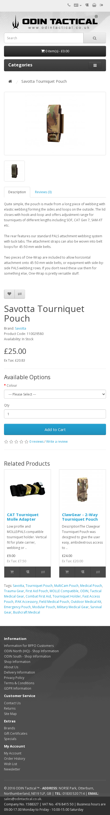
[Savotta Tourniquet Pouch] (55, 123)
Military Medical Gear (73, 607)
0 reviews (36, 441)
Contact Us (12, 703)
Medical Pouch (91, 585)
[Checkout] (101, 5)
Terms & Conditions (19, 683)
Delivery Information (19, 672)
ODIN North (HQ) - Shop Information (31, 651)
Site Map (10, 713)
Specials (10, 739)
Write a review (57, 441)
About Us (11, 667)
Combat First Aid (38, 596)
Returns (9, 708)
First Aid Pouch (37, 591)
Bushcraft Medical (26, 612)
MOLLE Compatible (64, 591)
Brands (9, 728)
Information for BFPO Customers (29, 645)
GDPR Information (17, 688)
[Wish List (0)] (87, 5)
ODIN (84, 591)
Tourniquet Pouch (39, 585)
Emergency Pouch (17, 607)
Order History (14, 758)
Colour (12, 385)
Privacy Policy (14, 677)
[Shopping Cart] (94, 5)
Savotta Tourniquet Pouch (44, 81)
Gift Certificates (15, 733)
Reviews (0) (43, 192)
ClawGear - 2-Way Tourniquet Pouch (80, 517)
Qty (6, 405)
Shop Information (17, 661)
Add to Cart (55, 429)
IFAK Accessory (26, 601)
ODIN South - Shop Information (27, 656)
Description (17, 192)
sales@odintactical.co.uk (22, 799)
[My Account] (78, 5)
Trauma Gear (14, 591)
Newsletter (12, 769)
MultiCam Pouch (66, 585)
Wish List (10, 764)
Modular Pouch (43, 607)
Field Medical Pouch (54, 601)
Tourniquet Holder (67, 596)
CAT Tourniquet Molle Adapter (23, 517)
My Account (12, 753)
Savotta (20, 328)
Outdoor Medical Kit (86, 601)
